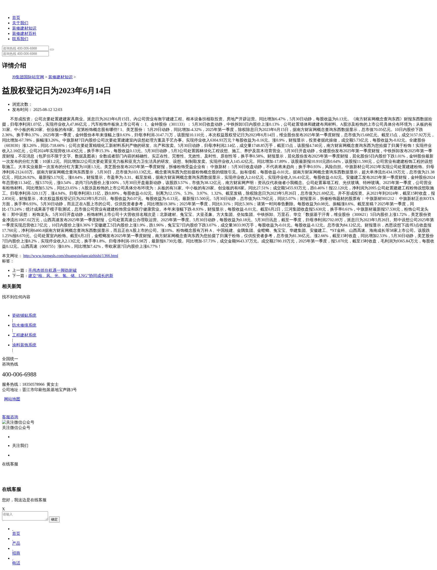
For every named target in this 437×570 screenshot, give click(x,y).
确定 (54, 519)
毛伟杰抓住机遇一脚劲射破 (52, 270)
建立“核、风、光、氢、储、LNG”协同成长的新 (70, 275)
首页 (16, 17)
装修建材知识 (24, 28)
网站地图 (12, 399)
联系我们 (20, 39)
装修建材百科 (24, 33)
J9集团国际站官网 (28, 77)
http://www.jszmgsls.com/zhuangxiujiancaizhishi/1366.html (70, 256)
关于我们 (20, 23)
